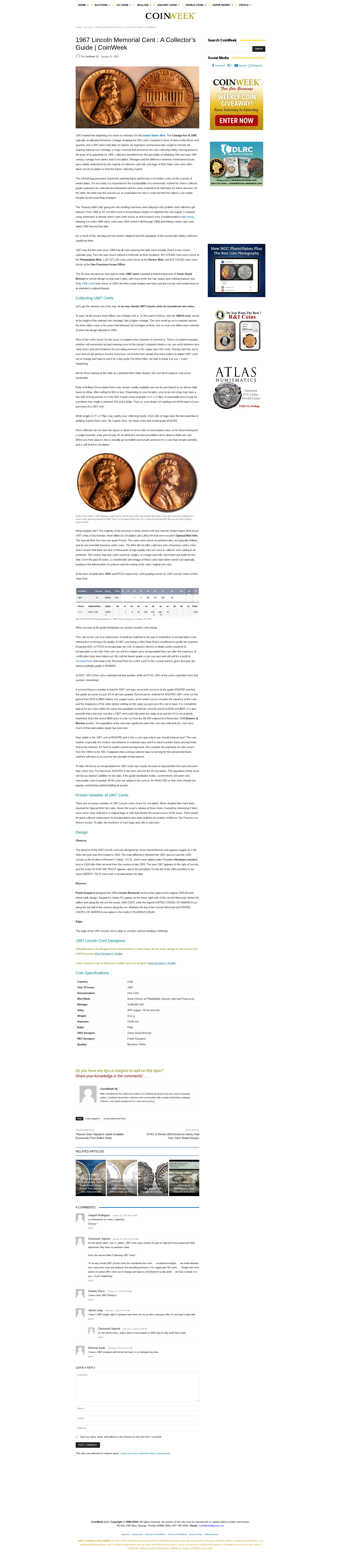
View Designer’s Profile (108, 953)
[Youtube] (236, 66)
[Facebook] (213, 66)
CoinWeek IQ (91, 56)
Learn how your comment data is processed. (145, 1453)
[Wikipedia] (250, 66)
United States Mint (153, 135)
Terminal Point (84, 661)
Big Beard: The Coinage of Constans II (153, 1190)
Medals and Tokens (121, 1181)
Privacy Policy (196, 1534)
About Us (125, 1534)
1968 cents (88, 283)
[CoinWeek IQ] (78, 56)
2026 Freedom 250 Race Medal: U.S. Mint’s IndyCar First (121, 1188)
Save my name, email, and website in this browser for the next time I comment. (121, 1436)
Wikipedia (257, 65)
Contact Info (137, 1534)
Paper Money (184, 1178)
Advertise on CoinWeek (155, 1534)
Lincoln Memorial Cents (115, 1118)
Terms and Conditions (177, 1534)
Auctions (90, 1175)
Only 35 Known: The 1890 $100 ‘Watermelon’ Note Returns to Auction (184, 1187)
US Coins (88, 27)
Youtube (242, 65)
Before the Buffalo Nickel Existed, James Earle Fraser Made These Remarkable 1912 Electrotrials (91, 1185)
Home (79, 27)
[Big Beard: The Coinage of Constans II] (153, 1178)
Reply (91, 1228)
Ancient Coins (152, 1184)
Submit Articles (211, 1534)
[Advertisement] (236, 215)
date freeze (187, 216)
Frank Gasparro (92, 1118)
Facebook (220, 65)
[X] (229, 66)
